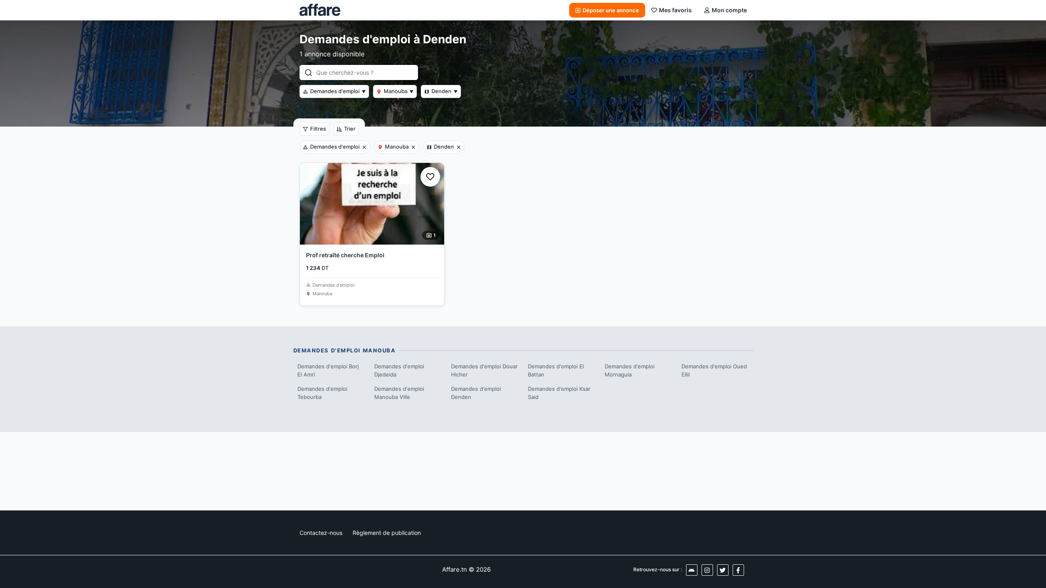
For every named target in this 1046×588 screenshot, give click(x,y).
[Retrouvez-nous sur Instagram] (707, 570)
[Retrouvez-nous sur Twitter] (723, 570)
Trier (349, 128)
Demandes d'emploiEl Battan (556, 370)
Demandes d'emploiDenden (476, 392)
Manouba (398, 91)
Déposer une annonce (611, 10)
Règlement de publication (387, 532)
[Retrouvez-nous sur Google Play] (691, 570)
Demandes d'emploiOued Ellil (714, 370)
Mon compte (729, 10)
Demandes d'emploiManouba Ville (399, 392)
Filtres (318, 128)
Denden (444, 91)
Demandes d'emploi (338, 91)
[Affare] (319, 10)
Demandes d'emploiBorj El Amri (328, 370)
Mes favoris (675, 10)
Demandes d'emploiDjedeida (399, 370)
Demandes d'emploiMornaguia (630, 370)
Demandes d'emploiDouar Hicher (484, 370)
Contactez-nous (320, 532)
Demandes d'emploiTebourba (322, 392)
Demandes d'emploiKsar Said (559, 392)
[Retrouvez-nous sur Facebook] (738, 570)
